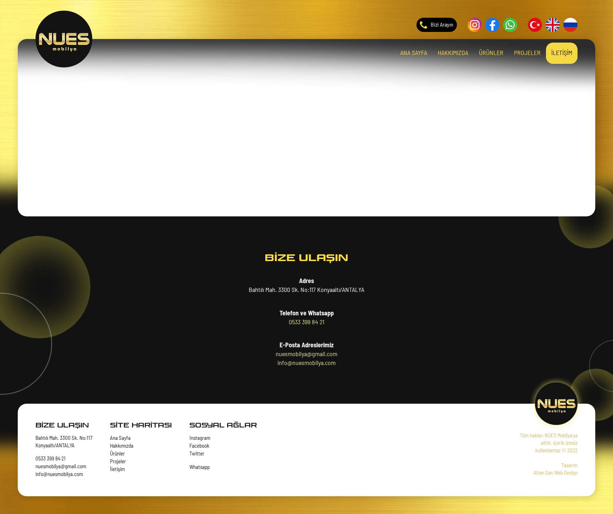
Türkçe (535, 25)
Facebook (492, 25)
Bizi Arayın (442, 25)
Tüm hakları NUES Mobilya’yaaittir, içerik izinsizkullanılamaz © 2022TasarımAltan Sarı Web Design (549, 454)
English (553, 25)
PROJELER (527, 53)
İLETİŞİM (561, 53)
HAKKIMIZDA (453, 53)
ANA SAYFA (413, 53)
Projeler (118, 461)
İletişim (117, 469)
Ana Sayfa (120, 438)
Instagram (475, 25)
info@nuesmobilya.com (306, 363)
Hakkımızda (121, 446)
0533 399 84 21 (306, 322)
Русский (570, 25)
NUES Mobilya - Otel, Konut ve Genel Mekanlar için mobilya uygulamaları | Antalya (63, 39)
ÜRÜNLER (491, 53)
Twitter (196, 454)
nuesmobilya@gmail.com (306, 354)
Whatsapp (510, 25)
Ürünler (117, 454)
